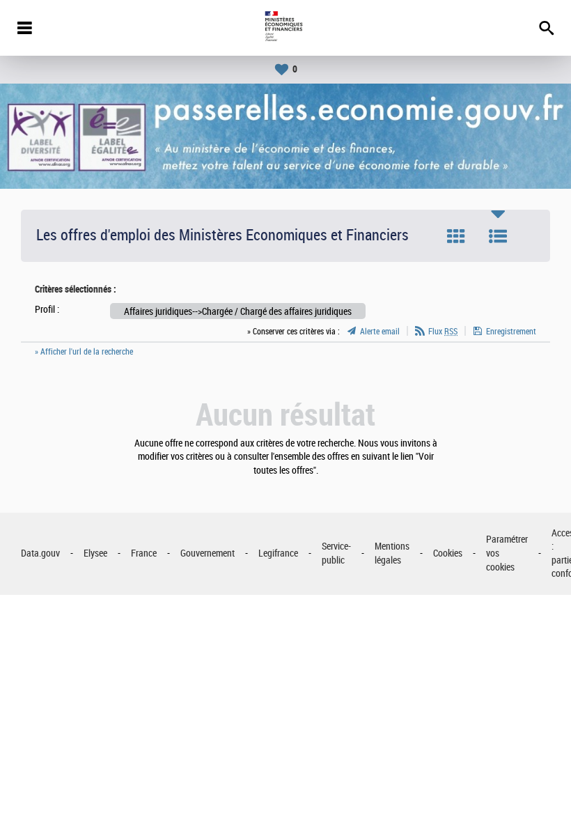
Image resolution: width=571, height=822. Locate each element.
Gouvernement (207, 553)
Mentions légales (392, 553)
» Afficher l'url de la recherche (84, 352)
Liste (497, 236)
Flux (442, 331)
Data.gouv (40, 553)
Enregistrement (511, 331)
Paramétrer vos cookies (507, 553)
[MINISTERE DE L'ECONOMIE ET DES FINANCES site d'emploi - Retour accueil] (285, 27)
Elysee (95, 553)
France (144, 553)
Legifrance (278, 553)
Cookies (447, 553)
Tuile (456, 236)
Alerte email (380, 331)
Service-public (336, 553)
